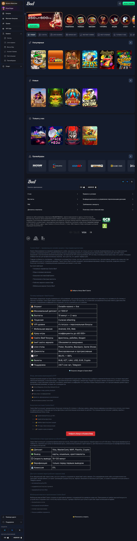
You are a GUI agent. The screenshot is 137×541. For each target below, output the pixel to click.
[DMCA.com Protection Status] (104, 226)
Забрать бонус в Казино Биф (80, 434)
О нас (29, 194)
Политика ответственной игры (93, 209)
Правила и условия (89, 194)
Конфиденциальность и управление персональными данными (104, 199)
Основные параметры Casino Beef (45, 268)
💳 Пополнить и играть (80, 517)
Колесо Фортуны (11, 3)
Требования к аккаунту (91, 204)
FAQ (29, 204)
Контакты (31, 199)
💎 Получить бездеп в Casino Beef (80, 371)
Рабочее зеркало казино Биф (43, 282)
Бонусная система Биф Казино (43, 275)
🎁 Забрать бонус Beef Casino (80, 290)
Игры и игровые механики (42, 272)
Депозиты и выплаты (35, 209)
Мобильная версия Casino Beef (44, 286)
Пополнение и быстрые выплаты (44, 279)
